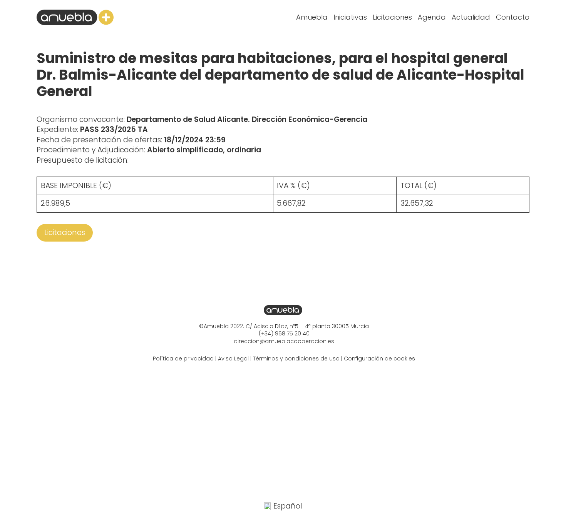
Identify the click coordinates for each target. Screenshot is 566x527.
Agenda (432, 17)
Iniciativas (350, 17)
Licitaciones (392, 17)
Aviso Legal (233, 358)
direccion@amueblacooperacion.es (284, 341)
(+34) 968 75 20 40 (284, 333)
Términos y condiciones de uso (296, 358)
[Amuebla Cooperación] (75, 17)
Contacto (512, 17)
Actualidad (471, 17)
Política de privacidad (183, 358)
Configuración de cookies (379, 358)
